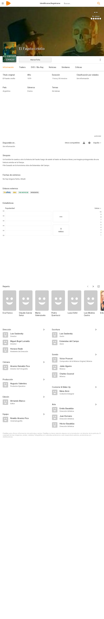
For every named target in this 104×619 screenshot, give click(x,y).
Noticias (52, 67)
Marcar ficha (35, 60)
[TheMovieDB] (24, 194)
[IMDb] (15, 194)
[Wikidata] (35, 194)
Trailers (22, 67)
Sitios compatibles (72, 143)
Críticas (78, 67)
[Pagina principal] (8, 5)
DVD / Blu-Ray (37, 67)
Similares (66, 67)
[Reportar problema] (84, 143)
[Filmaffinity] (7, 194)
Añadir (23, 179)
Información (8, 67)
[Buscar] (99, 3)
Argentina (6, 91)
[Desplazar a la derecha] (93, 286)
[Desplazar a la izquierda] (87, 286)
